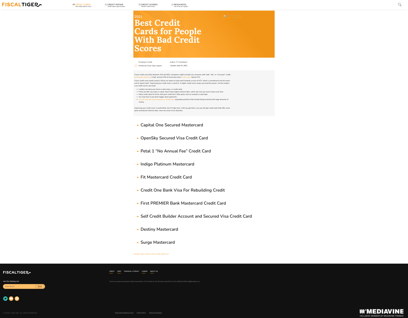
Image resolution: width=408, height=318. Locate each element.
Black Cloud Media (137, 281)
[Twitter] (5, 298)
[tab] (395, 4)
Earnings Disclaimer (155, 313)
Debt (119, 271)
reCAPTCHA (8, 290)
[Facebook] (17, 298)
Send (40, 286)
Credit (112, 271)
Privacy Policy (141, 313)
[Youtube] (11, 298)
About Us (154, 271)
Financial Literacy (131, 271)
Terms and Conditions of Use (124, 313)
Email (5, 283)
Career (144, 271)
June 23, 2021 (182, 66)
